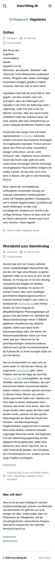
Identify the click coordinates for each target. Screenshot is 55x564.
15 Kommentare (14, 256)
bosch (14, 38)
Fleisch (10, 230)
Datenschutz (10, 541)
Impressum (9, 536)
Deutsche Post (14, 472)
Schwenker (27, 136)
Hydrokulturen (26, 303)
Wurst (36, 230)
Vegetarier (27, 230)
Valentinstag (23, 370)
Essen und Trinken (31, 472)
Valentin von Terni (12, 378)
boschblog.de (27, 5)
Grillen (8, 32)
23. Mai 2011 (30, 38)
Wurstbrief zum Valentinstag (26, 246)
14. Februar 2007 (32, 252)
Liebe (9, 476)
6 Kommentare (14, 43)
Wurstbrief (12, 479)
